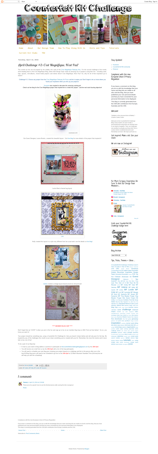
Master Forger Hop (131, 296)
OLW (116, 300)
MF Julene (25, 368)
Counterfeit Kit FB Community (121, 67)
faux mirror (129, 315)
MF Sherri (114, 294)
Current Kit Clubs (28, 53)
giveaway (135, 319)
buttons (136, 307)
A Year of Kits (124, 266)
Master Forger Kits (118, 298)
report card (118, 334)
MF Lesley (119, 290)
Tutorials (114, 48)
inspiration (116, 323)
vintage (132, 342)
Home (21, 48)
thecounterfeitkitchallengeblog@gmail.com (74, 347)
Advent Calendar (133, 266)
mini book (127, 325)
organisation (131, 327)
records (113, 334)
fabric (118, 315)
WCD (117, 303)
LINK (62, 236)
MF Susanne (43, 368)
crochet (119, 311)
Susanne (46, 85)
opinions (124, 327)
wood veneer (119, 344)
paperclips (131, 328)
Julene (45, 284)
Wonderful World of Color (126, 303)
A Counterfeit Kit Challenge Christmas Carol (124, 265)
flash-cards (114, 317)
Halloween (125, 279)
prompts (129, 332)
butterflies (130, 307)
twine (133, 340)
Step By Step (119, 301)
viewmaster (126, 342)
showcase (114, 336)
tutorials (127, 340)
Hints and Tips (97, 48)
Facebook (116, 65)
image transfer (134, 320)
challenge (126, 309)
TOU (43, 53)
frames (129, 317)
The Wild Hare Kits (133, 301)
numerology (118, 327)
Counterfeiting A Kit (116, 270)
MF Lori (118, 292)
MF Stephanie (122, 294)
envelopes (114, 315)
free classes (134, 317)
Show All (136, 218)
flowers (125, 317)
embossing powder (125, 313)
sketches (120, 336)
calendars (113, 309)
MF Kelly (31, 368)
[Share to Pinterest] (48, 365)
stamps (128, 338)
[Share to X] (44, 365)
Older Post (103, 430)
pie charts (124, 330)
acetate (136, 303)
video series (119, 342)
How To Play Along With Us (71, 48)
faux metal (123, 315)
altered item (120, 305)
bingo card (132, 305)
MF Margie (134, 292)
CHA (112, 268)
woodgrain (125, 344)
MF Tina (121, 296)
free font (125, 319)
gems (129, 319)
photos (119, 330)
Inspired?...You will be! (118, 281)
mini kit (133, 325)
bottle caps (121, 307)
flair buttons (135, 315)
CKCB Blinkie (125, 268)
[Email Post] (36, 365)
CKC (117, 268)
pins (129, 330)
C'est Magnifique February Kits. (71, 69)
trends (121, 340)
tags (137, 338)
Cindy (115, 203)
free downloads (116, 319)
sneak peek (134, 336)
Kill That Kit (131, 283)
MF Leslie (36, 368)
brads (126, 307)
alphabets (113, 305)
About (30, 48)
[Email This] (40, 365)
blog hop (114, 307)
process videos (122, 332)
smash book (127, 336)
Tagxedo (125, 301)
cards (119, 310)
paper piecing (124, 328)
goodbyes (127, 320)
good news (121, 320)
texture (113, 340)
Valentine (113, 303)
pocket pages (134, 330)
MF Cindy (124, 285)
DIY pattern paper (126, 270)
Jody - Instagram (119, 216)
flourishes (119, 317)
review (122, 334)
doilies (136, 311)
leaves (122, 325)
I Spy (135, 279)
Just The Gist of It (118, 283)
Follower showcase (122, 276)
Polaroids (120, 300)
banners (127, 305)
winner (113, 344)
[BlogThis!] (42, 365)
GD (131, 276)
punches (135, 332)
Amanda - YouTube (119, 191)
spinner (123, 338)
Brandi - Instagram (119, 197)
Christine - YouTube (119, 200)
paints (117, 328)
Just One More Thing (132, 281)
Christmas (134, 268)
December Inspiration (124, 272)
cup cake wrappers (128, 311)
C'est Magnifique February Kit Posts (57, 79)
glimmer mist (114, 320)
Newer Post (21, 430)
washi (136, 342)
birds (137, 305)
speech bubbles (115, 338)
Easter (130, 274)
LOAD (118, 285)
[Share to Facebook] (46, 365)
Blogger (87, 449)
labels (118, 325)
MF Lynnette (126, 292)
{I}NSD (130, 344)
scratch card (135, 334)
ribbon (126, 334)
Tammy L (26, 382)
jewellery (124, 323)
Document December (122, 274)
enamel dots (134, 313)
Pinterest (115, 69)
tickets (117, 340)
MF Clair (132, 285)
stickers (133, 338)
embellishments (115, 313)
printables (114, 332)
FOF (133, 274)
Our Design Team (46, 48)
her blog (70, 138)
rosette (130, 334)
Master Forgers (130, 298)
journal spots (130, 323)
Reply (25, 387)
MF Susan (131, 294)
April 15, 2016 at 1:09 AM (36, 382)
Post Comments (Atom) (32, 433)
